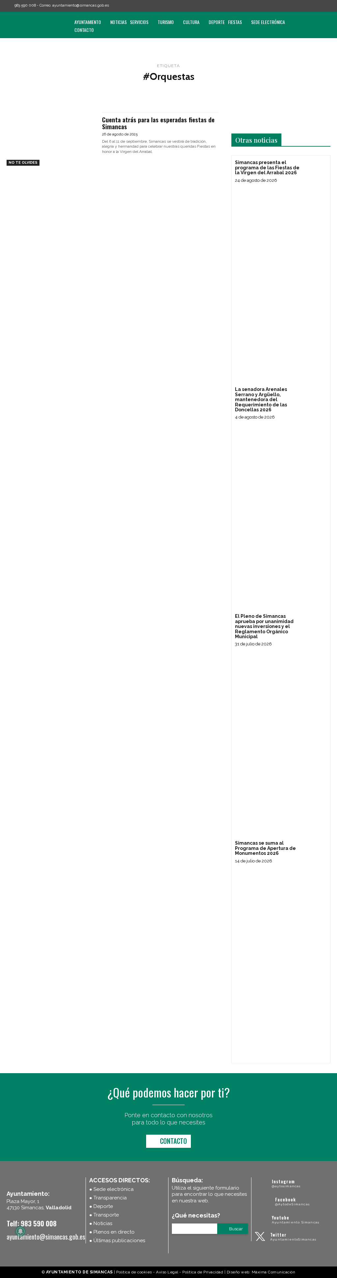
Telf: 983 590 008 (32, 1223)
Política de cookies (134, 1272)
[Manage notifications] (20, 1231)
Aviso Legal (167, 1272)
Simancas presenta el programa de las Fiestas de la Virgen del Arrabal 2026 (267, 167)
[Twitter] (318, 6)
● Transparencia (108, 1198)
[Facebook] (300, 6)
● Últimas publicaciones (117, 1240)
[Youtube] (327, 6)
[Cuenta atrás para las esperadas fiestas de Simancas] (51, 139)
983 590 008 (25, 5)
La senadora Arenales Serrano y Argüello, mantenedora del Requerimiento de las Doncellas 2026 (261, 399)
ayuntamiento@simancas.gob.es (80, 5)
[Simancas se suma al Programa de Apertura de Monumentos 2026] (315, 851)
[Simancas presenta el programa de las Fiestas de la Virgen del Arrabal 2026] (315, 171)
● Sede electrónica (111, 1189)
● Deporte (101, 1206)
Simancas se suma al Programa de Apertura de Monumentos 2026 (265, 848)
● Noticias (100, 1223)
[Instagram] (309, 6)
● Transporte (104, 1215)
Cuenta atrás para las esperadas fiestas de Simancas (158, 123)
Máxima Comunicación (274, 1272)
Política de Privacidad (202, 1272)
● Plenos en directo (112, 1232)
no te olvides (23, 162)
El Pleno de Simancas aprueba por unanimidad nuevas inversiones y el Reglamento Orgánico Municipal (264, 626)
